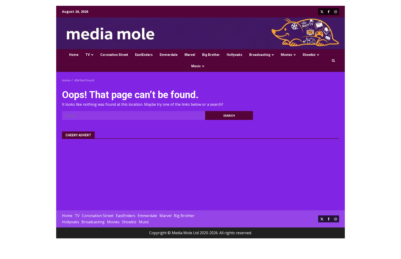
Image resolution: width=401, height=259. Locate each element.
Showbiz (309, 55)
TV (87, 55)
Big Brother (211, 55)
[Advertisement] (200, 172)
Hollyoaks (234, 55)
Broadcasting (259, 55)
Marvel (189, 55)
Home (73, 55)
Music (196, 66)
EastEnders (144, 55)
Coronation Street (114, 55)
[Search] (333, 60)
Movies (286, 55)
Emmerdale (169, 55)
